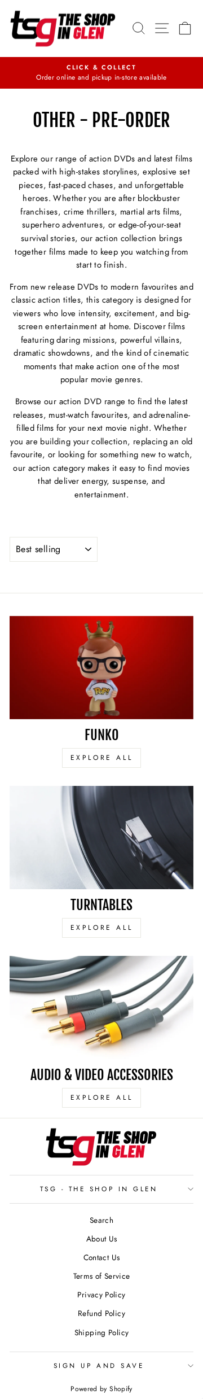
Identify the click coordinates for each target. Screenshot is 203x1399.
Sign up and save (99, 1365)
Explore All (101, 758)
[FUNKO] (101, 667)
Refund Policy (101, 1313)
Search (101, 1220)
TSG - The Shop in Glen (99, 1188)
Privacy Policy (101, 1294)
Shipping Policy (101, 1332)
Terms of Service (101, 1276)
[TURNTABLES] (101, 837)
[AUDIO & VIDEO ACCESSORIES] (101, 1007)
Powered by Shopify (101, 1389)
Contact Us (101, 1257)
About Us (101, 1238)
